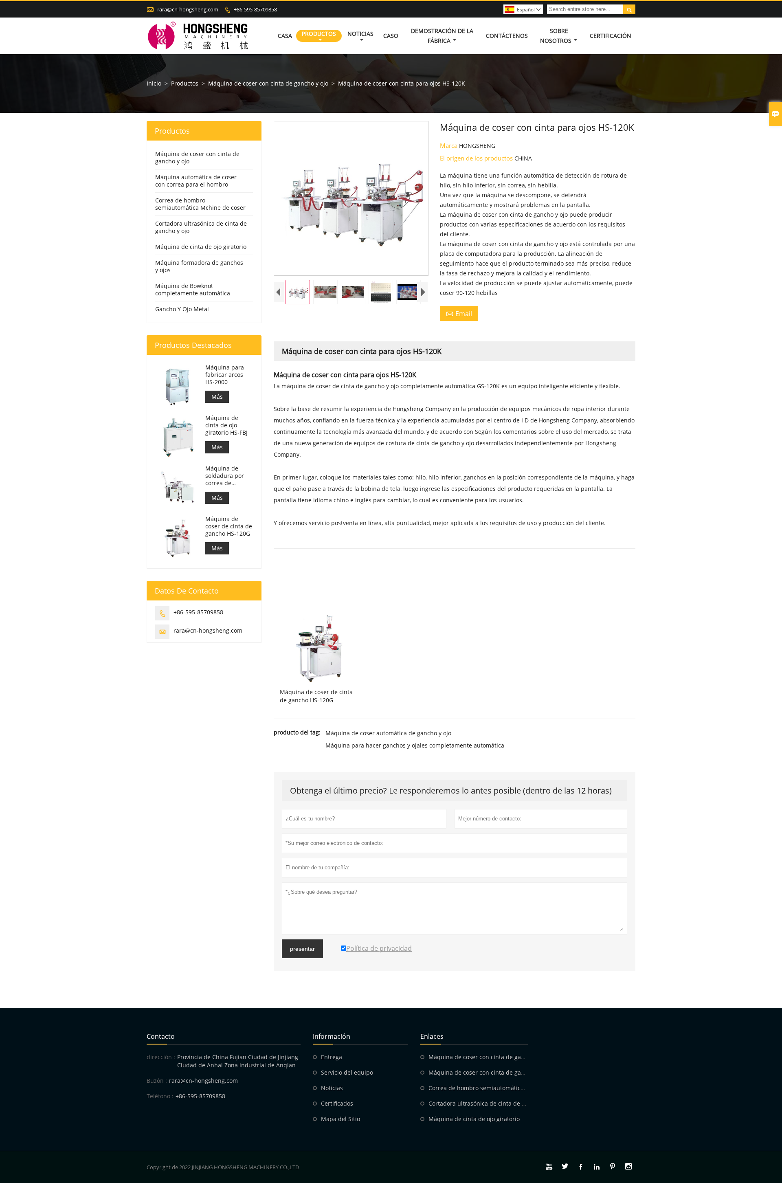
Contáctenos (507, 36)
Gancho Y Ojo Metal (182, 309)
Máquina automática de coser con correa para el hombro (196, 180)
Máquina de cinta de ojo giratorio (200, 247)
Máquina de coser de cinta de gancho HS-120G (228, 526)
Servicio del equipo (347, 1072)
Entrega (331, 1057)
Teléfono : (160, 1096)
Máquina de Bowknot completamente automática (192, 289)
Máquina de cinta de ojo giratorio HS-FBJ (226, 425)
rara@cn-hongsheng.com (187, 9)
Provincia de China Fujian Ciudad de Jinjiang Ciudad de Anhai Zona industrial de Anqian (237, 1061)
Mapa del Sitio (340, 1119)
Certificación (610, 36)
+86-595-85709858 (255, 9)
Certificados (337, 1103)
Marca (449, 145)
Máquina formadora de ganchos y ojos (199, 266)
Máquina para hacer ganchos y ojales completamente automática (414, 745)
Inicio (154, 83)
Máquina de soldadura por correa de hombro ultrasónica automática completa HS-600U (224, 476)
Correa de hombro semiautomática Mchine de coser (200, 203)
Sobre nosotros (555, 35)
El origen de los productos (477, 158)
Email (459, 313)
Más (217, 396)
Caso (390, 36)
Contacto (161, 1036)
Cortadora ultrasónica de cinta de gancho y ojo (201, 227)
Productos (319, 33)
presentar (302, 949)
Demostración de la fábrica (442, 35)
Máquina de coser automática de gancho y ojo (388, 733)
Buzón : (157, 1080)
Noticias (360, 33)
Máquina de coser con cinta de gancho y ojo (268, 83)
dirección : (161, 1057)
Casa (285, 36)
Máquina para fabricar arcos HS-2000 (224, 375)
